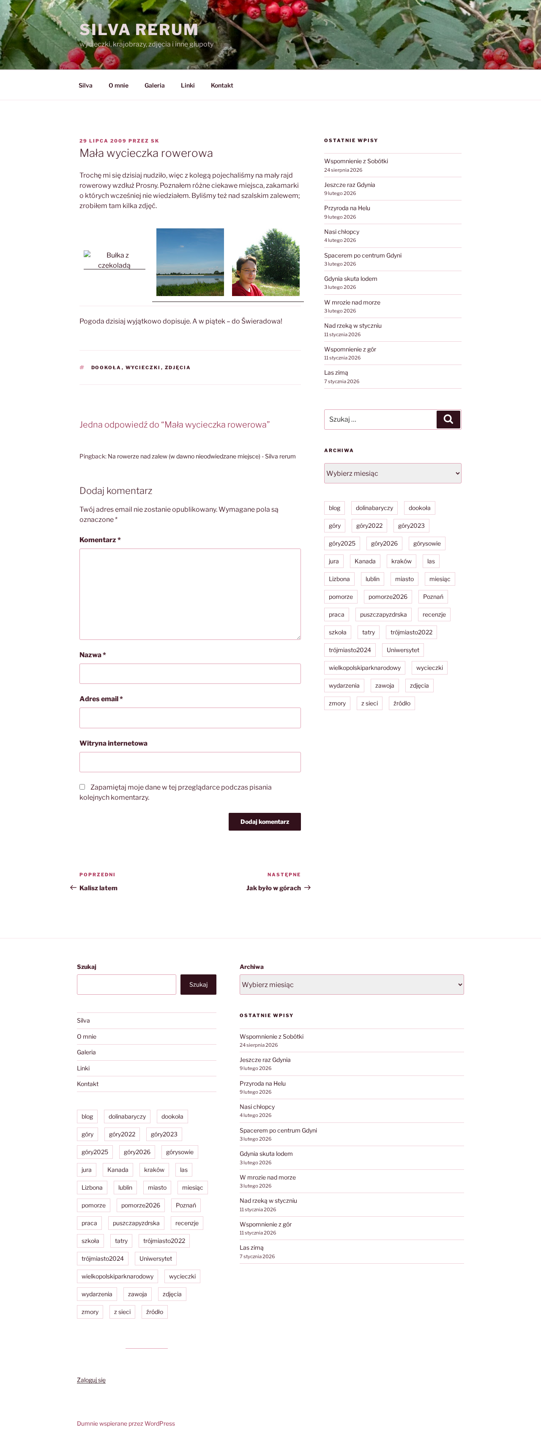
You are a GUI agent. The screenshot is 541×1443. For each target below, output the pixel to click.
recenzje (434, 614)
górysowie (427, 543)
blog (334, 507)
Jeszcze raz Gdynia (349, 184)
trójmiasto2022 (411, 632)
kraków (401, 561)
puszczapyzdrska (383, 614)
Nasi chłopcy (341, 231)
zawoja (384, 685)
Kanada (365, 561)
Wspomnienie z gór (350, 349)
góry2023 (411, 525)
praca (336, 614)
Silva (86, 85)
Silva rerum (139, 29)
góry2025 (342, 543)
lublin (373, 578)
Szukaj (86, 966)
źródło (401, 703)
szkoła (338, 632)
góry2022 (369, 525)
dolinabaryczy (374, 507)
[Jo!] (266, 298)
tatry (368, 632)
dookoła (106, 367)
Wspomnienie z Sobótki (356, 161)
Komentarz (100, 540)
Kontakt (222, 85)
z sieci (369, 703)
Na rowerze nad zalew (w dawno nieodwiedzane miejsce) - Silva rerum (202, 456)
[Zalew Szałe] (190, 298)
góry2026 (384, 543)
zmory (337, 703)
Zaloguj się (91, 1379)
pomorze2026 (388, 596)
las (431, 561)
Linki (188, 85)
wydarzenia (344, 685)
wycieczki (143, 367)
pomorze (341, 596)
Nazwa (92, 655)
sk (155, 141)
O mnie (118, 85)
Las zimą (336, 372)
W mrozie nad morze (352, 302)
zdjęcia (178, 367)
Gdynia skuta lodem (350, 278)
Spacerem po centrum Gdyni (363, 255)
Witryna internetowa (113, 743)
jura (334, 561)
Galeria (155, 85)
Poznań (433, 596)
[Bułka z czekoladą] (114, 265)
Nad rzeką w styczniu (353, 325)
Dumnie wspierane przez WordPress (126, 1423)
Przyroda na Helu (347, 207)
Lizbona (339, 578)
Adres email (101, 699)
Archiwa (252, 966)
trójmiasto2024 (350, 649)
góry (335, 525)
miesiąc (440, 578)
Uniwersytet (403, 649)
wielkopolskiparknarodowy (365, 667)
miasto (404, 578)
